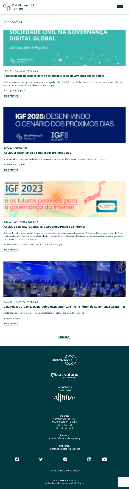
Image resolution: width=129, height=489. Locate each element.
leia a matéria (11, 95)
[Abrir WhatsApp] (121, 481)
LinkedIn (89, 459)
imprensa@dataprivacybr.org (64, 448)
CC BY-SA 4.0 (78, 483)
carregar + (64, 336)
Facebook (17, 459)
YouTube (105, 459)
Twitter (41, 459)
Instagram (65, 459)
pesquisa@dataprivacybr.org (64, 438)
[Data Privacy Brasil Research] (18, 7)
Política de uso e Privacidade (65, 470)
